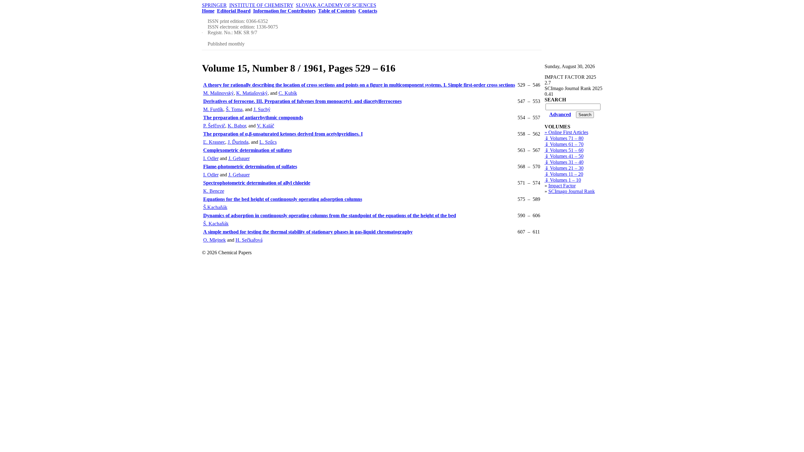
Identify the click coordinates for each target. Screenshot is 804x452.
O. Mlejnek (214, 240)
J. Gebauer (239, 158)
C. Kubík (288, 93)
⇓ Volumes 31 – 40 (564, 162)
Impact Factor (562, 185)
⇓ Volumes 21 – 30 (564, 168)
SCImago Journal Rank (571, 191)
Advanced (560, 114)
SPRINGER (214, 5)
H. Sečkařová (249, 240)
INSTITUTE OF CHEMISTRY (261, 5)
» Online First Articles (566, 132)
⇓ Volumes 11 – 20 (564, 174)
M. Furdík (213, 109)
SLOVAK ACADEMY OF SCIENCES (336, 5)
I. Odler (211, 158)
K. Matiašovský (252, 93)
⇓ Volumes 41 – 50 (564, 156)
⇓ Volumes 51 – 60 (564, 150)
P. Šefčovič (214, 125)
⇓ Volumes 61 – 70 (564, 144)
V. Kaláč (265, 125)
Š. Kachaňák (216, 223)
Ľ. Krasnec (214, 142)
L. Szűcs (268, 142)
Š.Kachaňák (215, 207)
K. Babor (237, 125)
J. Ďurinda (238, 142)
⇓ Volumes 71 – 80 (564, 138)
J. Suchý (261, 109)
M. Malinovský (218, 93)
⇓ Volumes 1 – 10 (563, 180)
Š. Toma (234, 109)
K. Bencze (213, 191)
